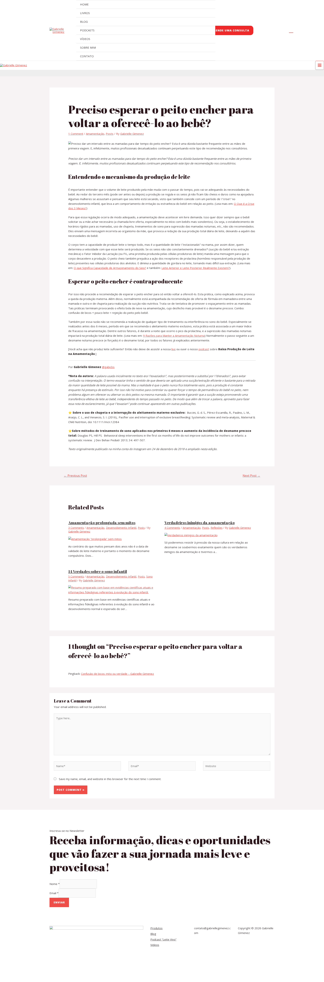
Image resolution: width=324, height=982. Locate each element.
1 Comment (75, 134)
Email (54, 893)
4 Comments (172, 527)
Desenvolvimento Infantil (121, 527)
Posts (109, 134)
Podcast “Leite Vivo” (163, 939)
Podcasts (87, 30)
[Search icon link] (291, 30)
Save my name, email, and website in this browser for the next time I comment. (110, 779)
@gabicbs (108, 367)
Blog (84, 21)
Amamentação (95, 134)
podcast (204, 349)
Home (84, 4)
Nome (55, 884)
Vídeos (85, 39)
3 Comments (76, 527)
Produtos (156, 928)
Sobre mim (88, 47)
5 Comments (76, 576)
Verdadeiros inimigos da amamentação (199, 522)
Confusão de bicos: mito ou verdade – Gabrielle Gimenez (117, 674)
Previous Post (75, 476)
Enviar (59, 902)
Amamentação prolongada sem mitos (101, 522)
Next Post (251, 476)
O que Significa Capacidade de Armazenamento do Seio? (110, 268)
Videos (154, 945)
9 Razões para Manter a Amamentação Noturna (174, 335)
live (173, 349)
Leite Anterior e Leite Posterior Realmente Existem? (195, 268)
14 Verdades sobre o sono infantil (97, 571)
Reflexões (217, 527)
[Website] (236, 766)
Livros (85, 13)
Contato (87, 56)
